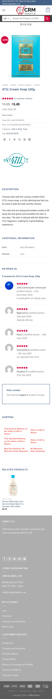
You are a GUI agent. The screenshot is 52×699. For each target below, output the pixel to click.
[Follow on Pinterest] (24, 559)
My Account (7, 627)
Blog (41, 691)
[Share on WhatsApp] (4, 140)
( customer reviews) (23, 98)
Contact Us (7, 643)
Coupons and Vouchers (13, 621)
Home (5, 85)
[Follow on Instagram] (9, 559)
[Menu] (3, 10)
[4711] (16, 160)
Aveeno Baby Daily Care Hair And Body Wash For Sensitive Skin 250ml (13, 503)
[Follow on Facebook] (4, 559)
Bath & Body (25, 85)
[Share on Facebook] (9, 140)
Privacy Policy (9, 659)
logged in (23, 395)
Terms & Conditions (11, 670)
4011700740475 (12, 134)
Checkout (7, 616)
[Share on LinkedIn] (29, 140)
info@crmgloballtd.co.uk (14, 592)
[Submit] (47, 18)
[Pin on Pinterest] (24, 140)
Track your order (10, 675)
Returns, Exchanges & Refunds (17, 664)
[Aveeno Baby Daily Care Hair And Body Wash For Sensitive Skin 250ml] (13, 485)
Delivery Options (10, 654)
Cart (4, 611)
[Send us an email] (19, 559)
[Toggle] (49, 627)
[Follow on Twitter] (14, 559)
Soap (37, 85)
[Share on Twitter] (14, 140)
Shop (13, 85)
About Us (12, 691)
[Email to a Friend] (19, 140)
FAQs (34, 691)
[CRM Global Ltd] (26, 10)
